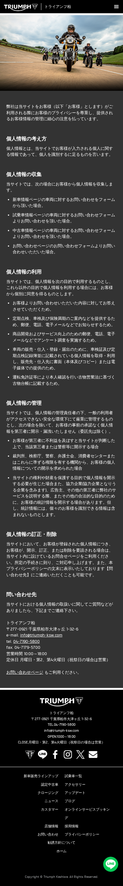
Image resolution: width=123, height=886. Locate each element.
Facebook (55, 754)
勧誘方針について (61, 842)
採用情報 (72, 826)
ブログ (70, 801)
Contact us (93, 754)
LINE (42, 754)
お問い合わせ (48, 834)
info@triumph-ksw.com (41, 634)
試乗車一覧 (73, 776)
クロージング (48, 792)
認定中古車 (49, 784)
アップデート (75, 792)
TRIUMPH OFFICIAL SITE (30, 754)
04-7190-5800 (26, 641)
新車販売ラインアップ (41, 776)
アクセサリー (75, 784)
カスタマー (49, 809)
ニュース (51, 801)
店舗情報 (51, 826)
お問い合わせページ (24, 672)
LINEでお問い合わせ (110, 864)
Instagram (68, 754)
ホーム (61, 851)
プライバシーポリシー (82, 834)
